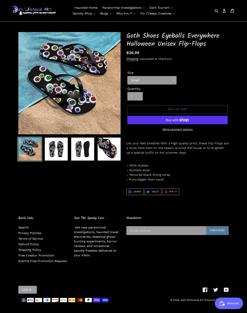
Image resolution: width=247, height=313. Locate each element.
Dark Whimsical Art (192, 300)
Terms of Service (30, 238)
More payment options (178, 129)
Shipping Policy (29, 250)
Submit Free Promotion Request (42, 261)
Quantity (133, 89)
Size (130, 72)
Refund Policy (28, 244)
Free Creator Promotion (36, 255)
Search (23, 227)
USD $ (26, 290)
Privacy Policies (29, 233)
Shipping (132, 59)
